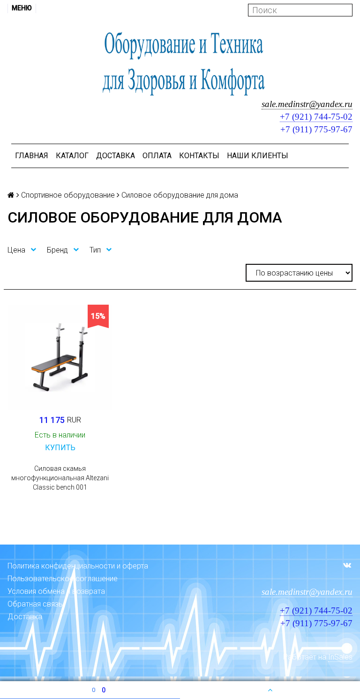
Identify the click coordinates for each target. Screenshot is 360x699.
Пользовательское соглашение (63, 578)
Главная (31, 155)
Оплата (157, 155)
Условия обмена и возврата (56, 591)
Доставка (115, 155)
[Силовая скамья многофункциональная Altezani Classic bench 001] (60, 357)
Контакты (199, 155)
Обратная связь (35, 603)
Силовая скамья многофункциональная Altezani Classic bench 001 (60, 478)
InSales (340, 657)
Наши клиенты (257, 155)
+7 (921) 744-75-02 (316, 117)
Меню (22, 8)
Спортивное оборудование (68, 195)
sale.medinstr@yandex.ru (307, 104)
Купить (60, 447)
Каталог (72, 155)
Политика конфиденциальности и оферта (78, 565)
